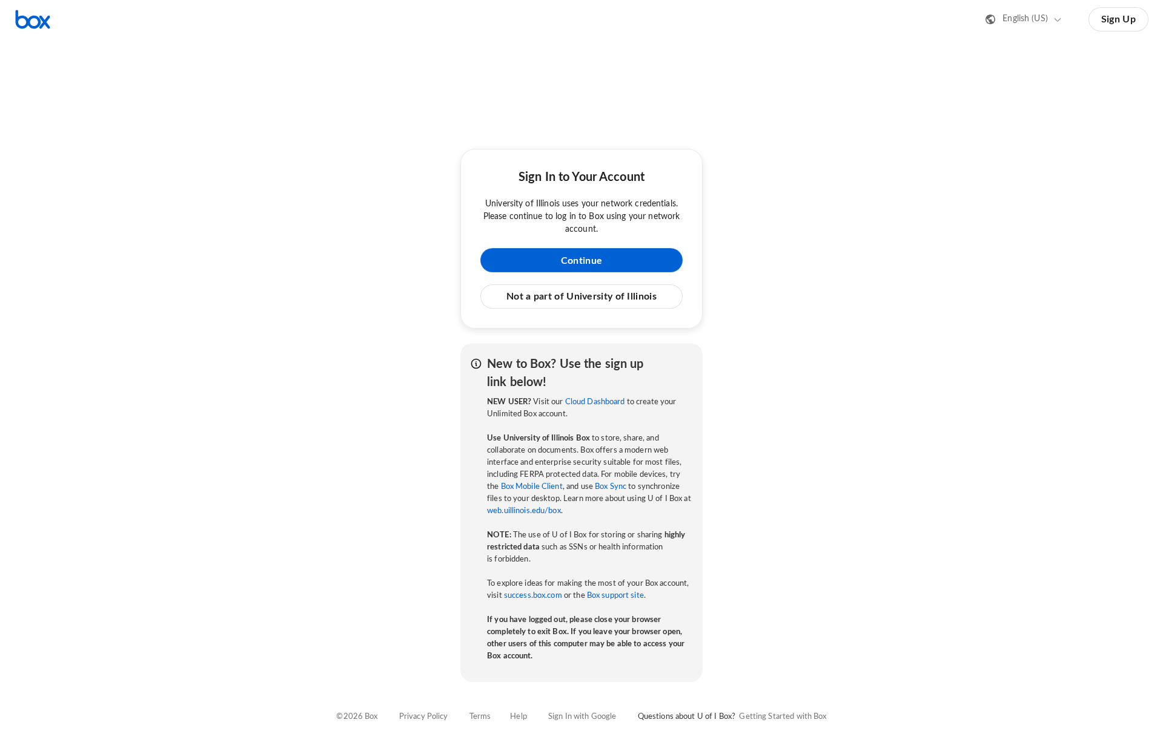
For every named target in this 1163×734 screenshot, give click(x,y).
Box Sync (610, 487)
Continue (581, 261)
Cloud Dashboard (595, 402)
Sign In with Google (582, 717)
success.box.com (533, 596)
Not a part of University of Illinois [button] (581, 296)
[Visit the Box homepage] (33, 19)
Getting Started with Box (782, 717)
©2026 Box (356, 717)
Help (518, 717)
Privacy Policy (423, 717)
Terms (480, 717)
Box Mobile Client (532, 487)
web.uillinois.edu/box (524, 511)
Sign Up (1118, 19)
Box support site (615, 596)
